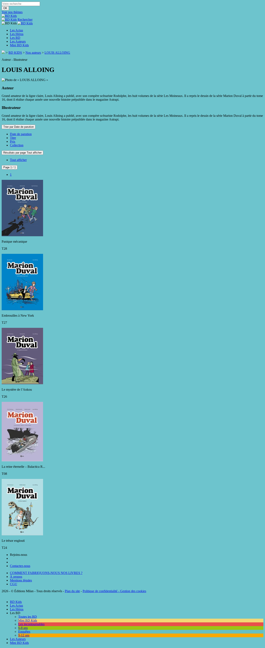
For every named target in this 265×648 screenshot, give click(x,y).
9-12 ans (23, 635)
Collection (16, 145)
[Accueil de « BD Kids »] (9, 16)
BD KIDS (15, 52)
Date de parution (21, 134)
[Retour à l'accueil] (3, 52)
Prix (12, 141)
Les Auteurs (18, 41)
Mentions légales (21, 580)
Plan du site (72, 591)
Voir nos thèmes (12, 12)
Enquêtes (24, 631)
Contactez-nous (20, 566)
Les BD (15, 37)
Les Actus (16, 30)
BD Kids (16, 602)
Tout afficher (18, 160)
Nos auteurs (33, 52)
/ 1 (9, 167)
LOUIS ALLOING (57, 52)
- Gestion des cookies (131, 591)
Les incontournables (31, 624)
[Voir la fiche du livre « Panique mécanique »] (22, 234)
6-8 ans (23, 628)
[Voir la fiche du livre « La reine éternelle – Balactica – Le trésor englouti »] (22, 459)
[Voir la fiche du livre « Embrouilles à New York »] (22, 308)
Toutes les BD (27, 616)
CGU (13, 584)
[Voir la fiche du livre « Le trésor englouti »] (22, 533)
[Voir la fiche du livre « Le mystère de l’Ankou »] (22, 382)
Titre (13, 138)
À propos (16, 576)
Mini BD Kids (19, 45)
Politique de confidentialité (100, 591)
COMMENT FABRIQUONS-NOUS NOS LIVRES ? (46, 573)
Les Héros (16, 34)
